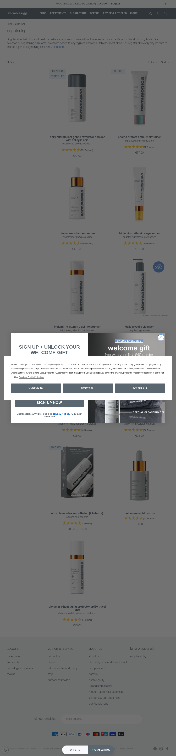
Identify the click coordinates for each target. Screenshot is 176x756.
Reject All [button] (88, 388)
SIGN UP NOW (49, 402)
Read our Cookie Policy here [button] (31, 377)
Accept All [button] (140, 388)
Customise (36, 388)
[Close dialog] (161, 337)
